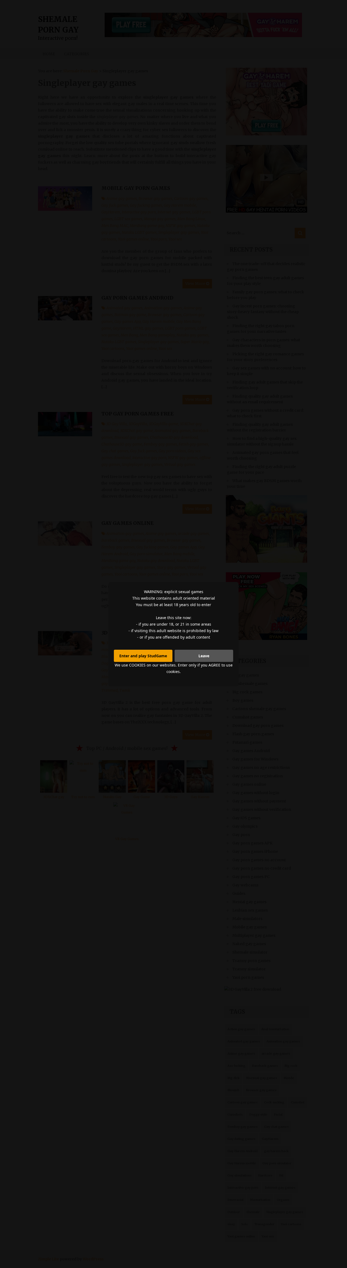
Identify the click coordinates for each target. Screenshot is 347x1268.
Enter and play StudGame (143, 655)
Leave (203, 655)
